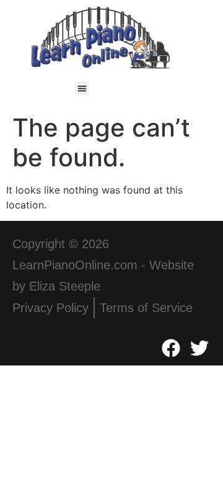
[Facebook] (171, 348)
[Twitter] (199, 348)
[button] (82, 88)
